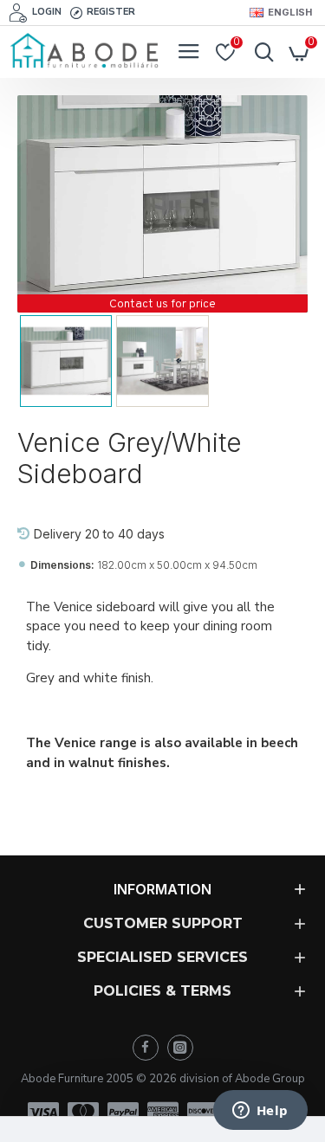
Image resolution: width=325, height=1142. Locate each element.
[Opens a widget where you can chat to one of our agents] (260, 1111)
